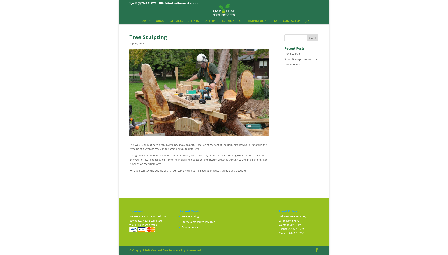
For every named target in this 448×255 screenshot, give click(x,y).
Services (176, 21)
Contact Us (291, 21)
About (161, 21)
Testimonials (230, 21)
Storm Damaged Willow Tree (301, 59)
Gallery (209, 21)
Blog (274, 21)
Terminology (255, 21)
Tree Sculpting (292, 53)
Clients (193, 21)
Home (143, 21)
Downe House (292, 64)
